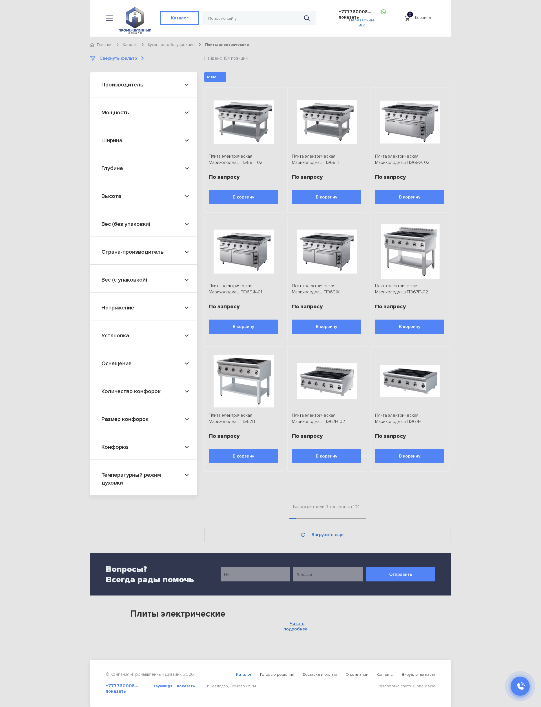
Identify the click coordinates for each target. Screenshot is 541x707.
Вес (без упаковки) (125, 224)
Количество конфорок (131, 391)
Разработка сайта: (406, 686)
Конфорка (114, 447)
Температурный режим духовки (131, 479)
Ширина (111, 140)
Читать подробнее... (297, 626)
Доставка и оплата (320, 674)
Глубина (112, 168)
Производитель (122, 84)
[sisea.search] (307, 18)
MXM (211, 77)
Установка (115, 335)
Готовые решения (277, 674)
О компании (357, 674)
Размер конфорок (124, 419)
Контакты (385, 674)
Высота (111, 196)
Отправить (400, 574)
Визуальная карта (418, 674)
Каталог (179, 18)
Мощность (115, 112)
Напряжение (117, 307)
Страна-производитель (132, 252)
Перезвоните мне (362, 21)
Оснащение (116, 363)
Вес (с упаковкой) (124, 279)
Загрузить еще (327, 535)
